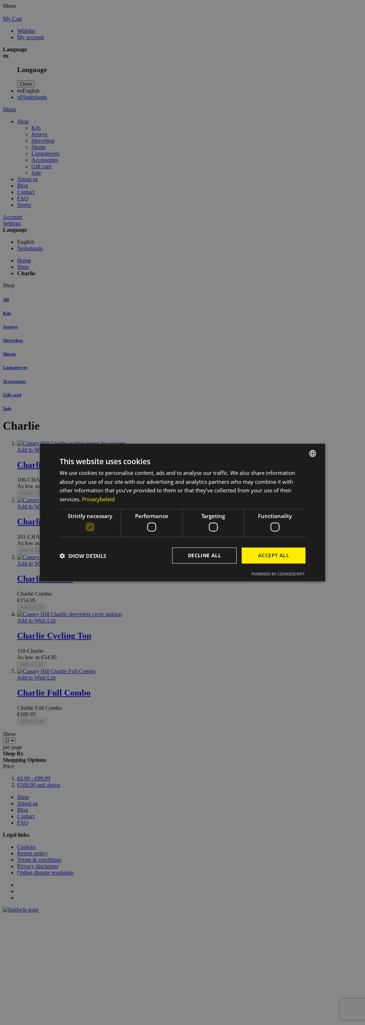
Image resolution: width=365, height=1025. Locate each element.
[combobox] (312, 453)
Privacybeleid (98, 499)
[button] (83, 555)
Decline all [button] (204, 555)
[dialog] (182, 512)
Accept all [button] (273, 555)
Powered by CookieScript (278, 573)
